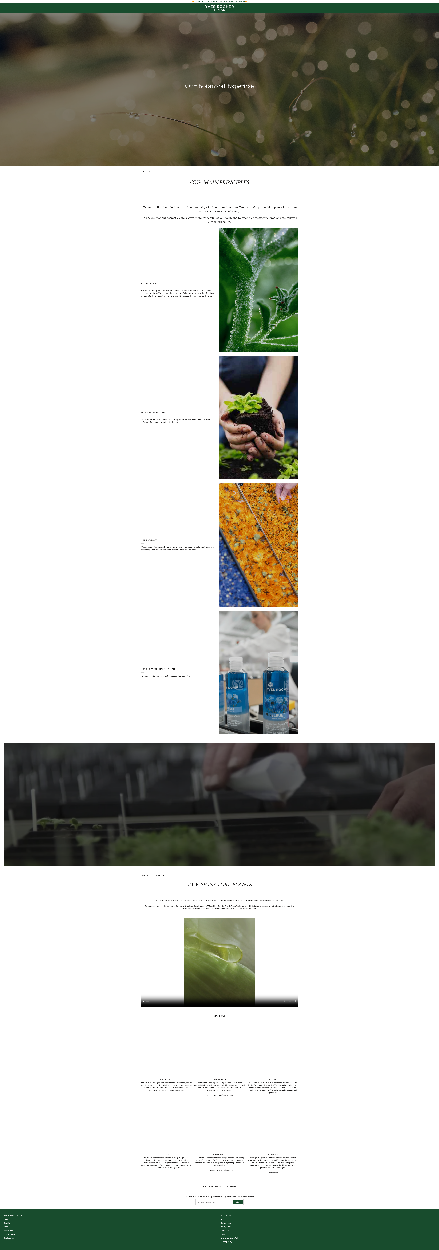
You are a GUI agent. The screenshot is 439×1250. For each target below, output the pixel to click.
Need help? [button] (226, 1216)
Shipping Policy (226, 1242)
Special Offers (9, 1234)
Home (6, 1219)
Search (223, 1219)
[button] (7, 8)
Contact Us (225, 1230)
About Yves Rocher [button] (13, 1216)
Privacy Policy (226, 1227)
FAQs (223, 1234)
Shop (6, 1227)
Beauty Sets (8, 1230)
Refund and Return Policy (230, 1238)
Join (238, 1202)
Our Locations (9, 1238)
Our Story (7, 1223)
